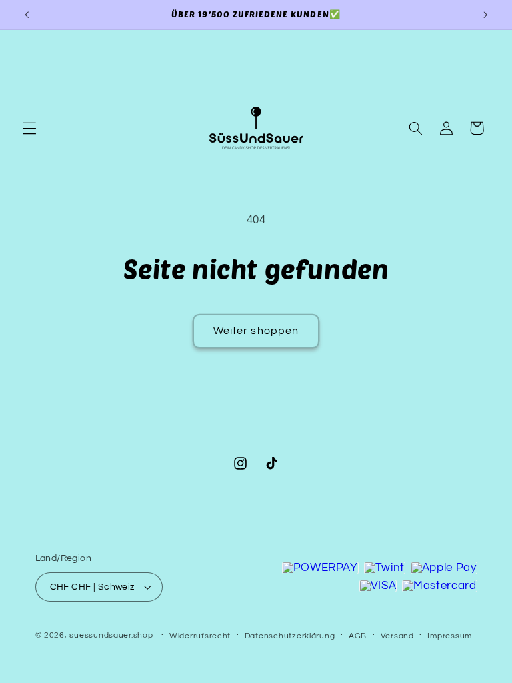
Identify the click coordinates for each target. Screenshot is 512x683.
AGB (358, 636)
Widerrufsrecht (200, 636)
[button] (29, 128)
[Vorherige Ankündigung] (26, 14)
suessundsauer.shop (111, 635)
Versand (397, 636)
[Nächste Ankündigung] (485, 14)
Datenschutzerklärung (290, 636)
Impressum (449, 636)
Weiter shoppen (256, 330)
